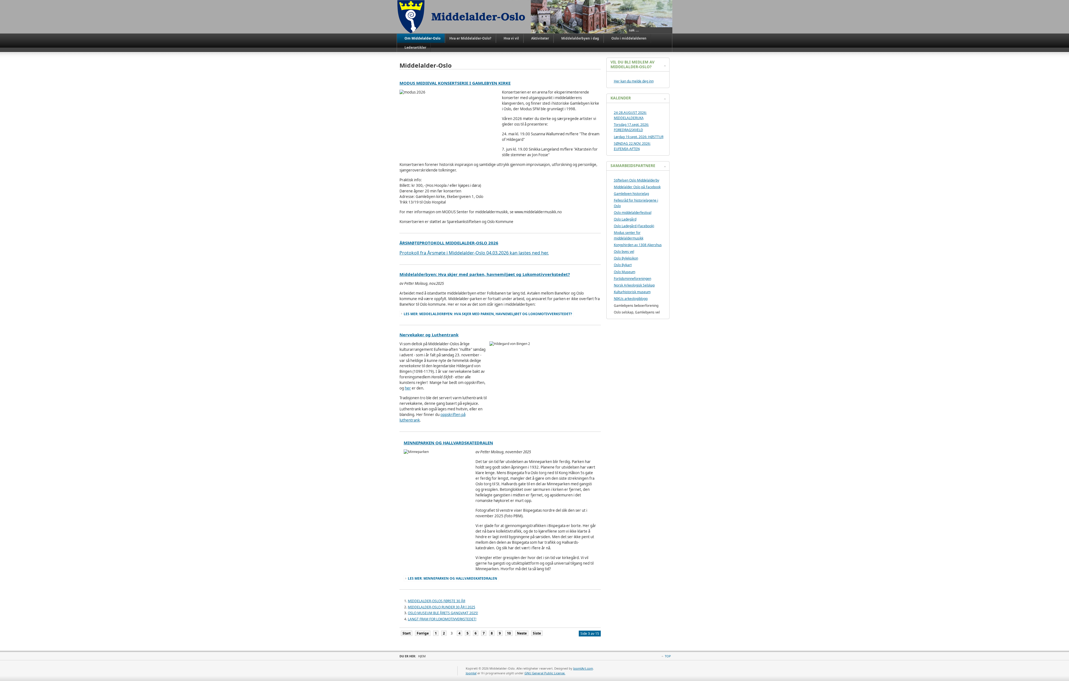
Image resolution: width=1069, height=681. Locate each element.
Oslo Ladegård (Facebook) (634, 226)
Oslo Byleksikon (626, 258)
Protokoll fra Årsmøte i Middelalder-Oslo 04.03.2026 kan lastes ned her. (474, 253)
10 (509, 633)
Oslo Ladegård (625, 219)
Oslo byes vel (624, 251)
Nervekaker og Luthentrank (429, 334)
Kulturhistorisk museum (632, 292)
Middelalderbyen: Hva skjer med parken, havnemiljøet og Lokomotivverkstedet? (484, 274)
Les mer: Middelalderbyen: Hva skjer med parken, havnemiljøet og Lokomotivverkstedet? (488, 314)
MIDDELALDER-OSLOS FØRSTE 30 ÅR (436, 601)
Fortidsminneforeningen (632, 278)
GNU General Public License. (544, 673)
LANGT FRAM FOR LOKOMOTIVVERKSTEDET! (442, 619)
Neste (522, 633)
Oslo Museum (624, 272)
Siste (537, 633)
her (408, 388)
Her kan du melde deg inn (634, 81)
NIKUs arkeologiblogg (631, 298)
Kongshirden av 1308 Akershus (638, 244)
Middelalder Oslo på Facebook (637, 187)
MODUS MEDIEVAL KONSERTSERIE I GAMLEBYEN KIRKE (455, 83)
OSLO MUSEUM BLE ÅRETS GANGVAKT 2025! (443, 613)
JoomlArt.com (583, 668)
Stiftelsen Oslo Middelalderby (636, 180)
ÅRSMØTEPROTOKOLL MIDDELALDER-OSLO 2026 (448, 243)
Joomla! (471, 673)
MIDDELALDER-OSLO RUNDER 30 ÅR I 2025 (441, 607)
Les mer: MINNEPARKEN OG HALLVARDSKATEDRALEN (452, 578)
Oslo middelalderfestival (632, 212)
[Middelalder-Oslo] (464, 16)
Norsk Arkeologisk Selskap (634, 285)
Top (668, 656)
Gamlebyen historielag (631, 193)
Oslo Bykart (623, 265)
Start (407, 633)
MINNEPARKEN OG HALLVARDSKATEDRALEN (448, 442)
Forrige (423, 633)
